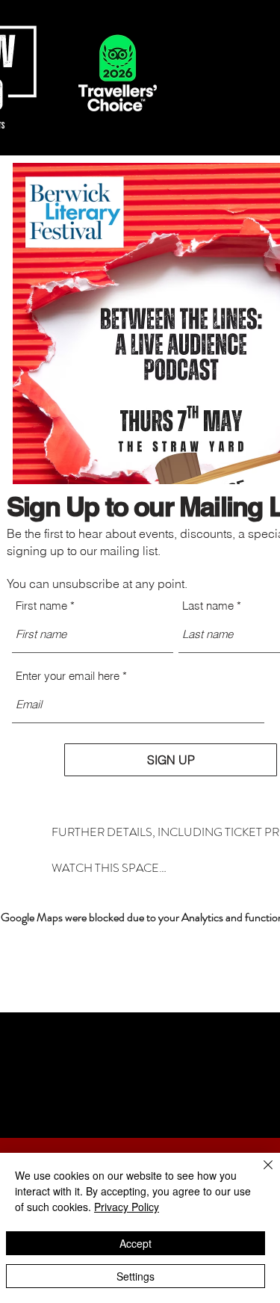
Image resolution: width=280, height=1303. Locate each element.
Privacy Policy (126, 1206)
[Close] (259, 1174)
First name (41, 605)
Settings (135, 1276)
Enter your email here (67, 675)
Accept (135, 1243)
